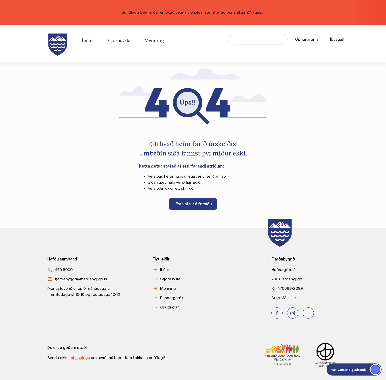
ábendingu (80, 357)
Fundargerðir (172, 297)
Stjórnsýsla (170, 279)
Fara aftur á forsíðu (194, 204)
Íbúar (164, 269)
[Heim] (58, 43)
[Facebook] (277, 313)
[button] (354, 369)
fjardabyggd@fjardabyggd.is (81, 279)
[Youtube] (308, 313)
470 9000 (64, 269)
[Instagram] (292, 313)
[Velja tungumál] (359, 39)
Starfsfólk (280, 297)
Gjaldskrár (169, 307)
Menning (168, 288)
